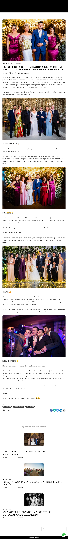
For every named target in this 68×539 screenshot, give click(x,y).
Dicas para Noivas (38, 8)
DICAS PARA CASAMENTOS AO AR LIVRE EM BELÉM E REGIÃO (32, 483)
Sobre (56, 8)
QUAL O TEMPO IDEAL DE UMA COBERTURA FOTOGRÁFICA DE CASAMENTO (27, 513)
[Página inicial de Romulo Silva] (11, 6)
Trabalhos (50, 5)
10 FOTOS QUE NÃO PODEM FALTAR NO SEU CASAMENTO (27, 453)
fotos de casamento (30, 406)
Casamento (18, 63)
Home (36, 5)
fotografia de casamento (19, 406)
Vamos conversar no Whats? (49, 529)
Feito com (34, 537)
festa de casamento (7, 406)
